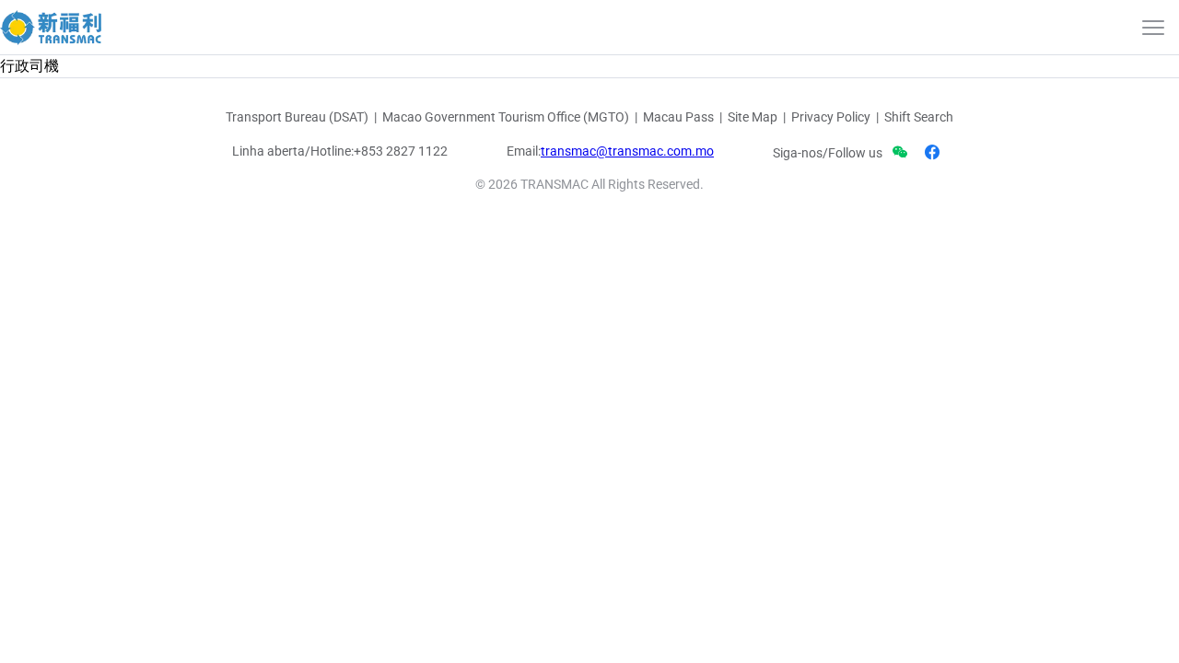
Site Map (752, 117)
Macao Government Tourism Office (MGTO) (505, 117)
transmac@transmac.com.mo (627, 151)
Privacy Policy (830, 117)
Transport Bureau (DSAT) (297, 117)
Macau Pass (678, 117)
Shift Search (918, 117)
